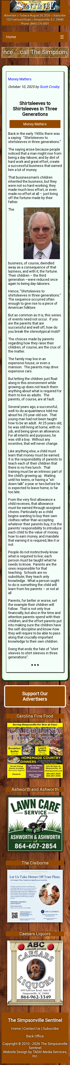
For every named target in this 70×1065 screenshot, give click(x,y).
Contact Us (31, 1028)
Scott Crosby (50, 87)
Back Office (35, 1036)
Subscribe (59, 15)
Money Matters (20, 79)
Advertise (10, 15)
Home (11, 37)
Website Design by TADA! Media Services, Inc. (35, 1054)
